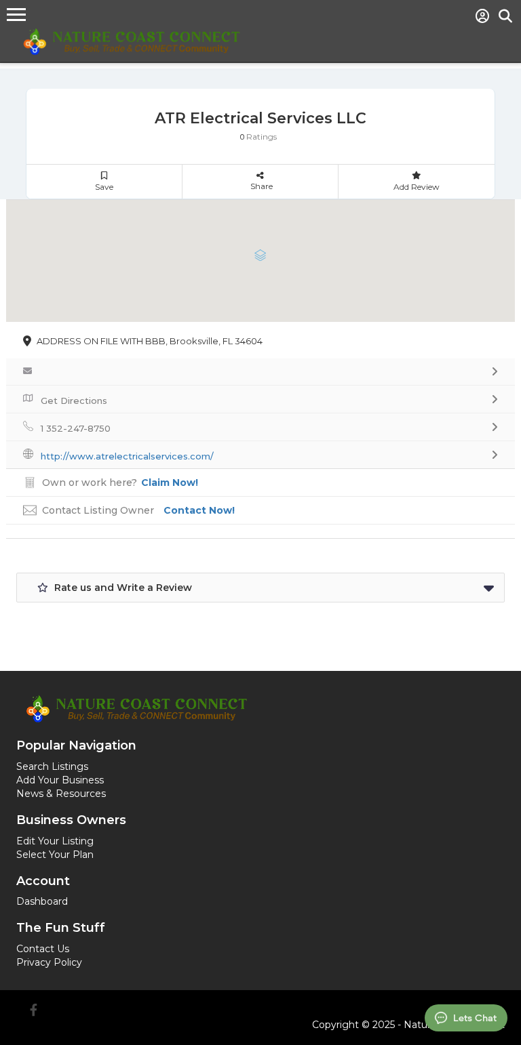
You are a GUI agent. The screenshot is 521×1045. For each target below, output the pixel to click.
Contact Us (42, 949)
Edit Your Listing (55, 841)
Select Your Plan (55, 854)
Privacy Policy (49, 962)
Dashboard (42, 901)
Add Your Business (60, 780)
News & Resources (61, 793)
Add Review (416, 187)
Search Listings (52, 766)
